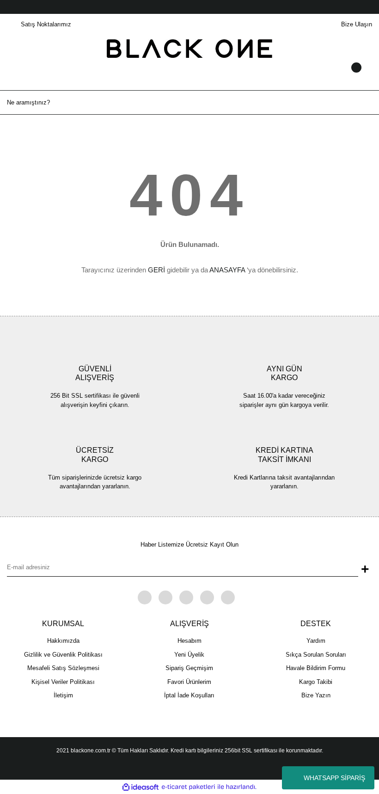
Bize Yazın (315, 695)
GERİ (156, 270)
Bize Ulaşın (356, 24)
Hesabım (189, 640)
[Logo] (190, 47)
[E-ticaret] (188, 787)
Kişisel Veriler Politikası (63, 681)
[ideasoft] (140, 787)
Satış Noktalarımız (46, 24)
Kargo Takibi (315, 681)
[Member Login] (189, 76)
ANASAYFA (227, 270)
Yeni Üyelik (189, 654)
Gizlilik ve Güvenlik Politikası (63, 654)
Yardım (315, 640)
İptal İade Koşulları (189, 695)
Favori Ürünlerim (189, 681)
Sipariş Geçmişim (189, 668)
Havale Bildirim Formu (315, 668)
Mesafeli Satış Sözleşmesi (63, 668)
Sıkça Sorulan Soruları (316, 654)
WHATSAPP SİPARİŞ (334, 778)
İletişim (63, 695)
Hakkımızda (63, 640)
